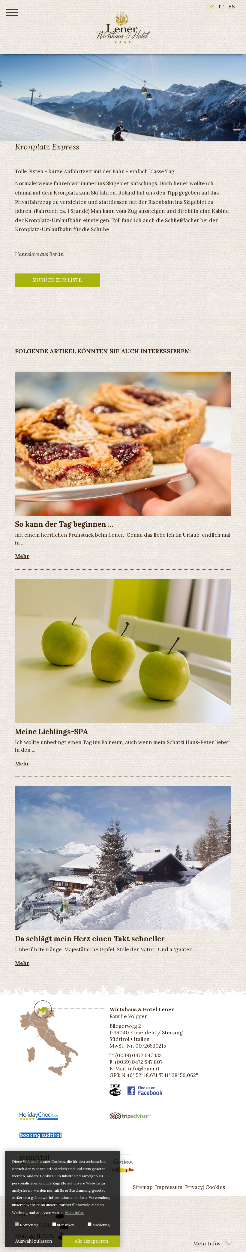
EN (232, 6)
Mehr (22, 556)
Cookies (215, 1187)
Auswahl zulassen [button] (33, 1241)
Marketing (101, 1225)
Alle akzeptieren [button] (91, 1241)
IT (221, 6)
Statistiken (65, 1225)
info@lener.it (144, 1068)
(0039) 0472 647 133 (138, 1055)
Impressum (168, 1187)
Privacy (194, 1187)
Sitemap (142, 1187)
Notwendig (29, 1225)
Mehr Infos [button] (74, 1212)
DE (210, 6)
